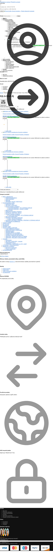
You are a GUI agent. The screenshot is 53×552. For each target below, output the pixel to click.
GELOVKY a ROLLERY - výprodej (14, 241)
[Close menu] (0, 0)
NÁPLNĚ (8, 200)
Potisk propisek (6, 268)
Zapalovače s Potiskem (24, 42)
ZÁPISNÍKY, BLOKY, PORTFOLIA (14, 201)
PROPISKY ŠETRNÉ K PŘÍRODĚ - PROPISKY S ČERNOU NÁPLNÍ (23, 220)
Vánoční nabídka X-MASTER (10, 227)
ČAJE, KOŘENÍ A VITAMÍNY (13, 229)
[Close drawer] (0, 4)
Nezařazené (6, 225)
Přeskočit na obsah (15, 2)
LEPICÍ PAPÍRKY (10, 199)
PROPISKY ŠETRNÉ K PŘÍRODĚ (14, 217)
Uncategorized (6, 272)
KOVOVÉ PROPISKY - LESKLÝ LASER (18, 209)
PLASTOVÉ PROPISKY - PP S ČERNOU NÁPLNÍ (20, 215)
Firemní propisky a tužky (9, 113)
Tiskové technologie (8, 513)
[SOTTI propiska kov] (28, 151)
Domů (1, 92)
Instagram (5, 89)
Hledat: (2, 16)
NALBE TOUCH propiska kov (10, 176)
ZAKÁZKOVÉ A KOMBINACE (13, 221)
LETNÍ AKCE (6, 224)
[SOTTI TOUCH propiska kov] (28, 132)
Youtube (5, 88)
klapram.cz (12, 261)
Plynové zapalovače (13, 42)
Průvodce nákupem (7, 512)
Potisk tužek (6, 270)
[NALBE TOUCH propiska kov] (28, 171)
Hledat (18, 16)
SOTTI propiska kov (7, 156)
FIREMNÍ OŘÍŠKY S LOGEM (13, 232)
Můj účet (5, 18)
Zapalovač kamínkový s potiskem (16, 44)
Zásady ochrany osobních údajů (10, 517)
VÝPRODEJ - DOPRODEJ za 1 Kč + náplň (16, 244)
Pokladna (5, 71)
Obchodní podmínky (8, 70)
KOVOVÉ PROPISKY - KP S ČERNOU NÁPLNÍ (20, 207)
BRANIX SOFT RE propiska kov (10, 116)
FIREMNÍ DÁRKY (10, 231)
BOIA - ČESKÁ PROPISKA (15, 219)
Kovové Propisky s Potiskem (22, 113)
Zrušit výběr (13, 56)
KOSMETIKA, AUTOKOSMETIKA (14, 234)
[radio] (30, 123)
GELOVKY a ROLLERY (11, 205)
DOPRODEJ (9, 240)
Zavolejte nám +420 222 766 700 (8, 81)
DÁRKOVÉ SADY (10, 204)
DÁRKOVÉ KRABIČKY (11, 198)
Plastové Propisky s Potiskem (13, 214)
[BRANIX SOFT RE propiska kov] (28, 111)
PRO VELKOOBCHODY (12, 216)
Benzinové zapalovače (11, 247)
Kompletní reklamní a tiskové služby (9, 543)
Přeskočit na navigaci (5, 2)
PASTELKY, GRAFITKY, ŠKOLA (13, 212)
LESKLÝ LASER (7, 222)
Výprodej (5, 239)
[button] (2, 124)
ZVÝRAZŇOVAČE (7, 250)
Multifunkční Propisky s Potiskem (14, 211)
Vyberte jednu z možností (39, 45)
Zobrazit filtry (3, 105)
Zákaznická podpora (8, 75)
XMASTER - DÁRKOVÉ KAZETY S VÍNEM (16, 236)
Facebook (5, 86)
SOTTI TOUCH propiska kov (9, 137)
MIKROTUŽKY (9, 210)
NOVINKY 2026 (7, 226)
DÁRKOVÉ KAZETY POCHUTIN (14, 230)
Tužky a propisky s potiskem (9, 271)
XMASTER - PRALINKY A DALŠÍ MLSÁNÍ (16, 237)
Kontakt (4, 514)
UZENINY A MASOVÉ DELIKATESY (15, 235)
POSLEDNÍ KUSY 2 (10, 242)
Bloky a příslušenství (8, 196)
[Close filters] (0, 275)
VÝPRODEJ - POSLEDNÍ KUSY (11, 245)
